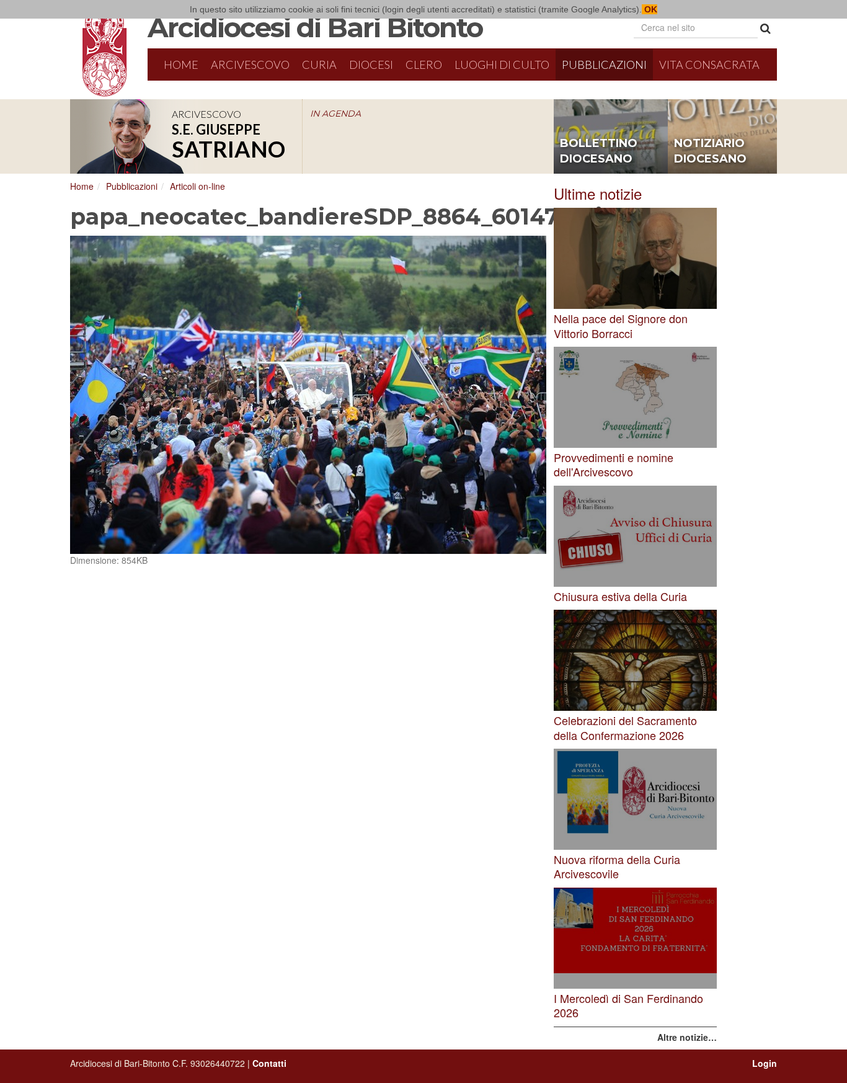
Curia (319, 64)
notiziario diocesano (710, 151)
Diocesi (371, 64)
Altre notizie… (687, 1037)
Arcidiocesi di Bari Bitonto (315, 27)
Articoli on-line (197, 186)
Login (764, 1063)
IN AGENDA (335, 113)
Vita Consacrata (709, 64)
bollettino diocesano (598, 151)
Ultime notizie (598, 193)
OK (649, 9)
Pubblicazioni (604, 64)
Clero (424, 64)
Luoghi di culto (502, 64)
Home (181, 64)
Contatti (269, 1063)
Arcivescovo (250, 64)
